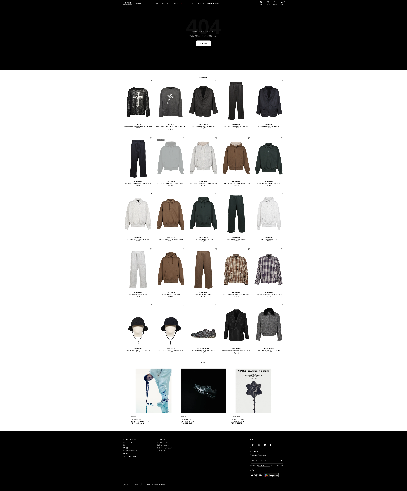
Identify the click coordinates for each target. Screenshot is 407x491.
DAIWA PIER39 (203, 124)
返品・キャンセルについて (165, 448)
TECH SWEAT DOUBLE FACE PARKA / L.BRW (236, 183)
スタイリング (200, 3)
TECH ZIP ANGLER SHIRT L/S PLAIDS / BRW (236, 294)
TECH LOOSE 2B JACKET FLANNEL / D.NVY (269, 126)
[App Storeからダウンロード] (256, 475)
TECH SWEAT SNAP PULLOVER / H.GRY (138, 239)
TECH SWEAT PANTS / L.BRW (203, 294)
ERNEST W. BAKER (236, 348)
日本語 (136, 484)
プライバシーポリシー (129, 456)
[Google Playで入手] (271, 475)
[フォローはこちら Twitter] (259, 445)
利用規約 (125, 453)
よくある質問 (161, 439)
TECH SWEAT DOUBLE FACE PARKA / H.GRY (203, 183)
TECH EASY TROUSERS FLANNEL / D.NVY (138, 183)
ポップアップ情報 (235, 416)
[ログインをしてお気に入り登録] (150, 80)
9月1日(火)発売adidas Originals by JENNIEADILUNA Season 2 (140, 421)
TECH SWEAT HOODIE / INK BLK (203, 239)
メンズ (156, 3)
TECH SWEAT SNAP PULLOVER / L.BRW (171, 239)
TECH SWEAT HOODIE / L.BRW (171, 294)
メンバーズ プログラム (129, 439)
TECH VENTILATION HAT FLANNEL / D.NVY (171, 350)
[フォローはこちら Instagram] (253, 445)
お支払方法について (163, 442)
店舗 (124, 445)
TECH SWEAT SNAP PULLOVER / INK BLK (269, 183)
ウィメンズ (165, 3)
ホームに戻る (203, 43)
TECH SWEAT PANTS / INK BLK (236, 239)
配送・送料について (163, 445)
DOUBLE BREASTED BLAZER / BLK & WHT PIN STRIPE (236, 351)
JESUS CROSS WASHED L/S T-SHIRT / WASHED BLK (170, 127)
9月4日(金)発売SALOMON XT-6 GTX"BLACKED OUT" (188, 421)
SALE (183, 3)
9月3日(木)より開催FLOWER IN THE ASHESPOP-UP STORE (239, 421)
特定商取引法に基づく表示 (130, 451)
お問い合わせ (161, 451)
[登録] (281, 461)
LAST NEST (138, 124)
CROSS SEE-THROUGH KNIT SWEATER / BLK (138, 126)
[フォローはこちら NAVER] (271, 445)
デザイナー (148, 3)
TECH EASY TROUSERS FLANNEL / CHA (236, 126)
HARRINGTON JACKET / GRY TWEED (269, 350)
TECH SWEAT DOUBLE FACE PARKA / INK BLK (171, 183)
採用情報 (125, 448)
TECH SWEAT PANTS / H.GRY (138, 294)
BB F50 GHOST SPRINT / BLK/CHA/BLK (203, 350)
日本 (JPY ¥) (127, 484)
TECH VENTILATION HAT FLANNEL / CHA (138, 350)
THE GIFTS (174, 3)
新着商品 (138, 3)
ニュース (190, 3)
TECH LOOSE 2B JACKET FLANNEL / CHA (203, 126)
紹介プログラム (127, 442)
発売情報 (133, 416)
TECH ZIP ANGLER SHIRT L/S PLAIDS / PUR (269, 294)
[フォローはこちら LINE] (265, 445)
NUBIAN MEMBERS (213, 3)
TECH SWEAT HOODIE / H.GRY (269, 239)
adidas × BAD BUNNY (203, 348)
